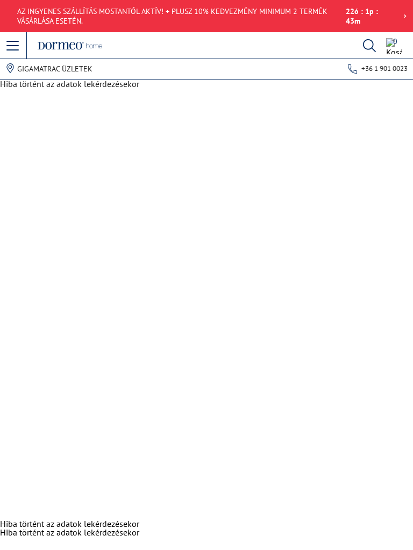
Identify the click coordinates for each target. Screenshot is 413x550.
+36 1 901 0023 (384, 68)
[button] (13, 46)
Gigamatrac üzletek (54, 69)
